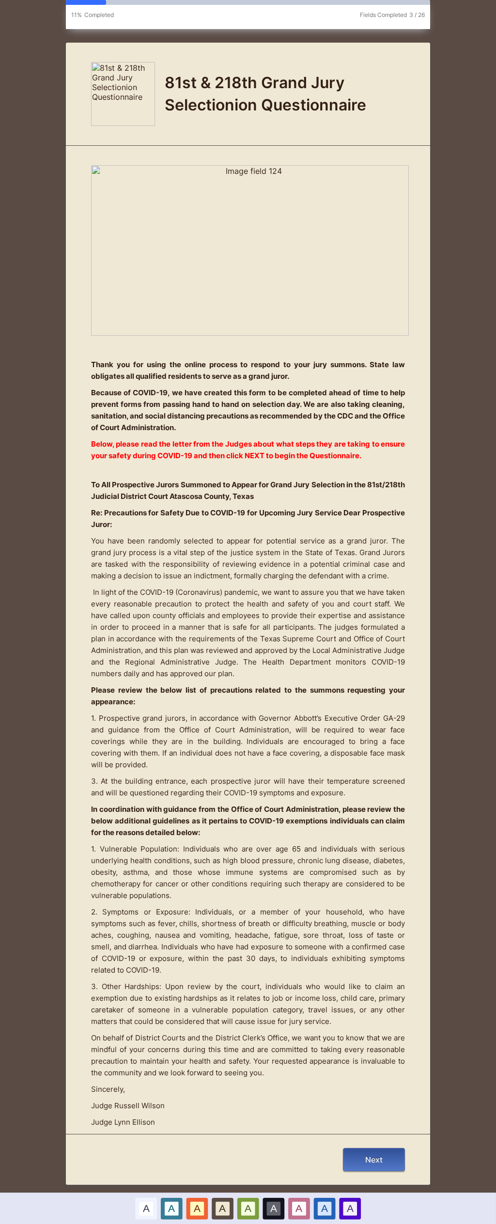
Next (374, 1159)
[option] (146, 1208)
